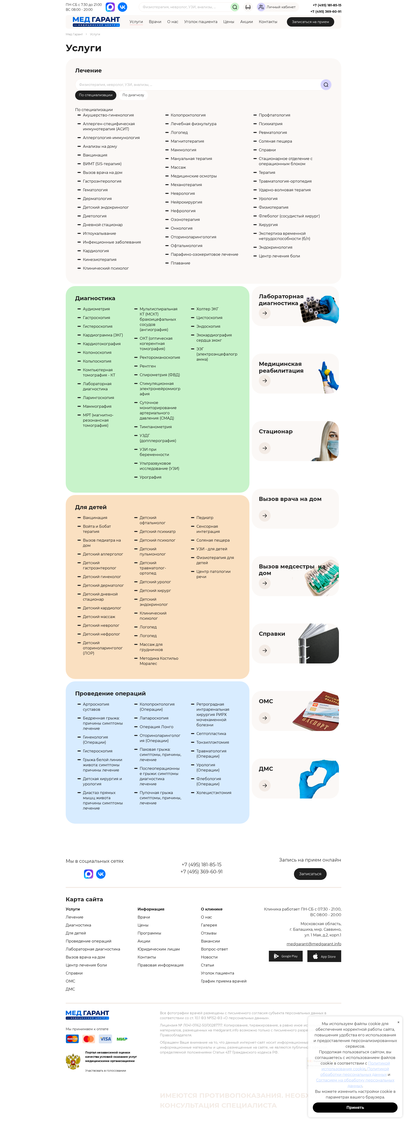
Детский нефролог (101, 634)
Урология (268, 198)
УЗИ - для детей (211, 549)
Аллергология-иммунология (111, 138)
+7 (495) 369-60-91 (325, 11)
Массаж (178, 167)
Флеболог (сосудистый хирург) (289, 216)
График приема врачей (224, 981)
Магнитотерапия (187, 141)
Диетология (95, 216)
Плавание (180, 263)
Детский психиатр (158, 531)
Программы (149, 933)
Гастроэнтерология (102, 181)
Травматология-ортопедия (285, 181)
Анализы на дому (100, 146)
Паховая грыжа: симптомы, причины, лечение (160, 754)
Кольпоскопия (97, 361)
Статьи (207, 965)
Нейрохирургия (186, 202)
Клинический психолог (106, 268)
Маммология (183, 150)
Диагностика (78, 925)
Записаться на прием (310, 22)
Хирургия (268, 225)
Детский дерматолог (103, 585)
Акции (246, 22)
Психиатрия (271, 124)
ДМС (70, 989)
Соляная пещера (275, 141)
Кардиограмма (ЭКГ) (103, 335)
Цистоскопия (209, 317)
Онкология (182, 228)
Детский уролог (155, 582)
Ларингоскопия (98, 397)
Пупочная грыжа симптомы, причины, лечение (160, 798)
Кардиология (96, 251)
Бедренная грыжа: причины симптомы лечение (103, 723)
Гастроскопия (96, 317)
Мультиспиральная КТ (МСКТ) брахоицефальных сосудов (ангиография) (159, 319)
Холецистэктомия (214, 793)
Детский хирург (155, 590)
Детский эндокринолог (106, 207)
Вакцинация (95, 155)
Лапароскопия (154, 718)
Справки (267, 150)
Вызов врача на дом (102, 172)
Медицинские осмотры (194, 176)
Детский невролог (101, 625)
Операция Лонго (156, 727)
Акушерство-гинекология (108, 115)
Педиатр (204, 517)
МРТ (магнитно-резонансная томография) (98, 420)
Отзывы (209, 933)
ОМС (70, 981)
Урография (151, 477)
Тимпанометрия (156, 427)
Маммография (97, 406)
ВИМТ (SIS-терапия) (102, 164)
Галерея (209, 925)
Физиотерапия (274, 207)
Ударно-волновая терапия (285, 190)
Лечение (74, 917)
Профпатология (274, 115)
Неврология (183, 193)
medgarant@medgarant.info (314, 944)
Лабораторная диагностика (93, 949)
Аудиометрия (96, 309)
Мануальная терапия (191, 158)
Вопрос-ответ (214, 949)
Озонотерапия (185, 219)
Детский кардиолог (102, 608)
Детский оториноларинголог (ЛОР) (103, 648)
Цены (228, 22)
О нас (172, 22)
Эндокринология (276, 247)
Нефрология (183, 211)
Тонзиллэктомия (212, 742)
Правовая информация (161, 965)
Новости (209, 957)
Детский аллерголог (103, 554)
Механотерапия (186, 185)
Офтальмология (187, 246)
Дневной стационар (103, 225)
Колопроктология (188, 115)
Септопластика (211, 733)
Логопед (179, 132)
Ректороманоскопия (160, 357)
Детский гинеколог (102, 577)
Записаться (310, 874)
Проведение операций (88, 941)
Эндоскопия (208, 326)
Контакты (268, 22)
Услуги (136, 22)
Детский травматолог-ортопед (153, 568)
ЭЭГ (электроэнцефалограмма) (216, 354)
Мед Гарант (74, 34)
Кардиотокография (102, 344)
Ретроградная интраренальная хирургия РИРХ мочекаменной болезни (212, 714)
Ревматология (273, 132)
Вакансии (210, 941)
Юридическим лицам (159, 949)
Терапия (267, 172)
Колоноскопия (97, 352)
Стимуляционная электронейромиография (160, 388)
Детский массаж (99, 617)
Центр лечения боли (279, 256)
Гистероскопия (98, 326)
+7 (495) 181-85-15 (327, 5)
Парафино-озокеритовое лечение (204, 254)
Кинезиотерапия (100, 259)
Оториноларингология (193, 237)
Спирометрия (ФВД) (160, 375)
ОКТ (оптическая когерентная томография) (156, 343)
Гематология (95, 190)
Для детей (76, 933)
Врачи (155, 22)
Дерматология (97, 198)
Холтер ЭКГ (207, 309)
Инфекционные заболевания (112, 242)
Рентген (148, 366)
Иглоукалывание (99, 233)
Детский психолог (157, 540)
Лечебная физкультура (193, 124)
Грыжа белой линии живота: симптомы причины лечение (102, 765)
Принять (355, 1107)
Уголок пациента (200, 22)
